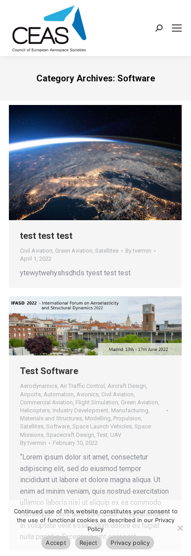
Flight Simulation (97, 402)
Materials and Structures (51, 418)
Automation (59, 394)
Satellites (107, 250)
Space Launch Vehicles (102, 426)
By (138, 250)
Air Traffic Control (82, 386)
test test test (46, 235)
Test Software (49, 371)
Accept (56, 542)
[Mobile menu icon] (176, 28)
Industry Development (80, 410)
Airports (30, 394)
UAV (115, 434)
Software (58, 426)
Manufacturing (129, 410)
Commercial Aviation (46, 402)
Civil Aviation (36, 250)
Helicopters (35, 410)
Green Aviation (73, 250)
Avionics (87, 394)
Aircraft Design (126, 386)
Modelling (98, 418)
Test (102, 434)
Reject (89, 542)
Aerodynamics (38, 386)
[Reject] (179, 528)
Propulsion (127, 418)
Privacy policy (130, 542)
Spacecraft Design (70, 434)
